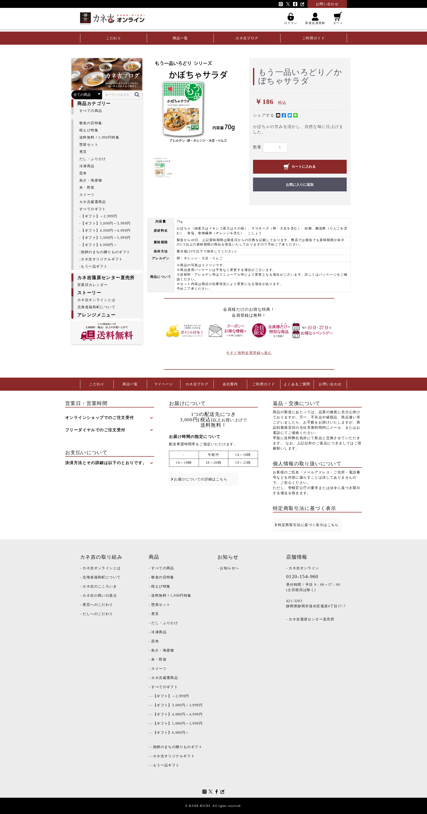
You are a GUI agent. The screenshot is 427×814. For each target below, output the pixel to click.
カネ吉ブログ (246, 38)
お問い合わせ (330, 384)
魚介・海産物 (90, 180)
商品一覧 (180, 38)
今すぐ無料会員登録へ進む (249, 353)
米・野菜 (87, 187)
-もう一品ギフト (93, 266)
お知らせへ (229, 568)
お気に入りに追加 (300, 184)
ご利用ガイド (313, 38)
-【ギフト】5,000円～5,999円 (105, 238)
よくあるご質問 (297, 384)
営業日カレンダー (92, 285)
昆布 (83, 173)
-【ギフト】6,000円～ (98, 245)
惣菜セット (88, 144)
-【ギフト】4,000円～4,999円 (105, 230)
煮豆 (83, 152)
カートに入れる (304, 166)
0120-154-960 (302, 576)
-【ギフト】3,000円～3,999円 (105, 223)
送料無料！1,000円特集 (99, 137)
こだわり (113, 38)
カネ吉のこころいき (100, 586)
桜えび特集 (88, 130)
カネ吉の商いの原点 (100, 595)
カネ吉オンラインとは (96, 300)
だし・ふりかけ (92, 159)
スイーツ (87, 195)
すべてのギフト (92, 209)
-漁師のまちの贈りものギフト (104, 252)
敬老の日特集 (90, 123)
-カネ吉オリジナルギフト (101, 259)
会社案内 (230, 384)
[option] (198, 104)
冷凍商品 (87, 166)
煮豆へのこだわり (98, 605)
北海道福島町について (96, 307)
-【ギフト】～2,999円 (98, 216)
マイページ (163, 384)
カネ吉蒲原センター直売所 (311, 619)
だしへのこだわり (98, 614)
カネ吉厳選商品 (92, 202)
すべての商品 (90, 111)
